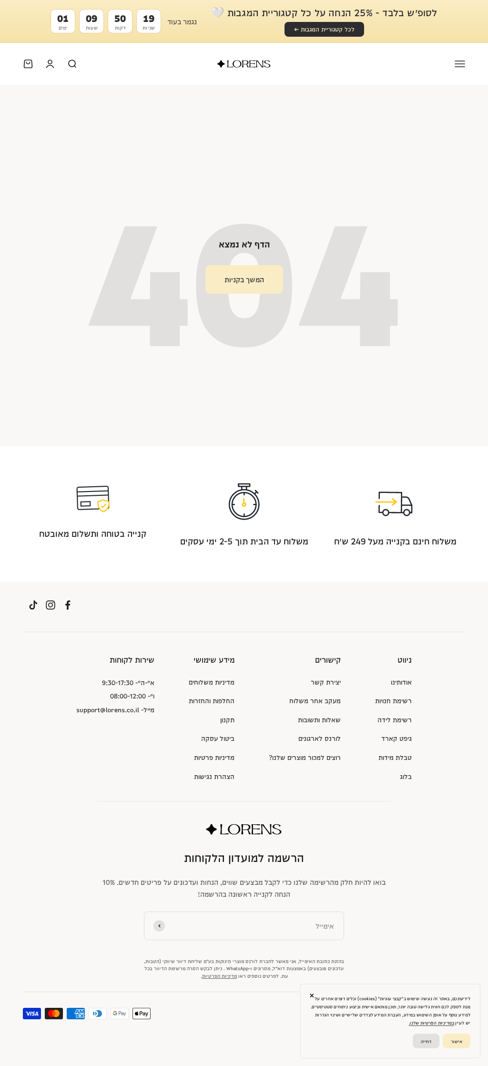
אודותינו (401, 681)
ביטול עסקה (217, 738)
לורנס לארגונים (319, 738)
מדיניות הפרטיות (219, 975)
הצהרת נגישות (214, 776)
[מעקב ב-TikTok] (33, 605)
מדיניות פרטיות (214, 757)
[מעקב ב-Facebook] (67, 605)
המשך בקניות (244, 279)
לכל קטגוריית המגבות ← (324, 28)
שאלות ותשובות (319, 719)
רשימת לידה (394, 719)
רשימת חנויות (393, 700)
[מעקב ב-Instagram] (50, 605)
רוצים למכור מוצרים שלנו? (305, 757)
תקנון (227, 719)
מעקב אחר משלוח (315, 700)
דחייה (426, 1040)
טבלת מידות (395, 757)
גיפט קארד (396, 738)
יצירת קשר (326, 681)
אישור (456, 1040)
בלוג (406, 776)
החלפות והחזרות (211, 700)
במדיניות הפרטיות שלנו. (431, 1022)
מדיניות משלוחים (211, 681)
